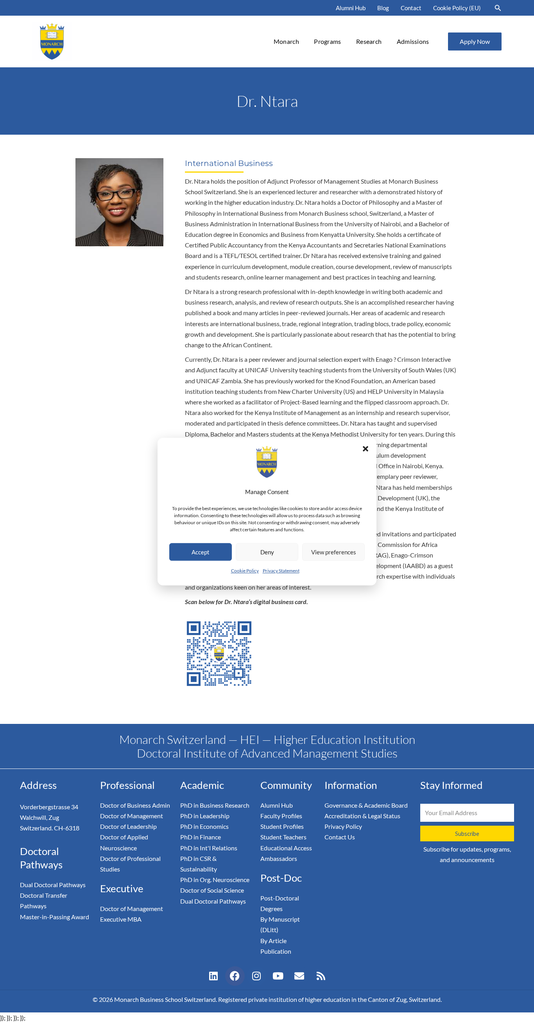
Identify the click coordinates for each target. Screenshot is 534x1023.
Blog (383, 7)
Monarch (286, 41)
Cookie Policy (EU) (457, 7)
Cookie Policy (245, 571)
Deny (267, 552)
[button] (365, 449)
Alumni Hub (351, 7)
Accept (201, 552)
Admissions (413, 41)
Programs (327, 41)
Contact (411, 7)
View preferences (333, 552)
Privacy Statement (281, 571)
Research (369, 41)
